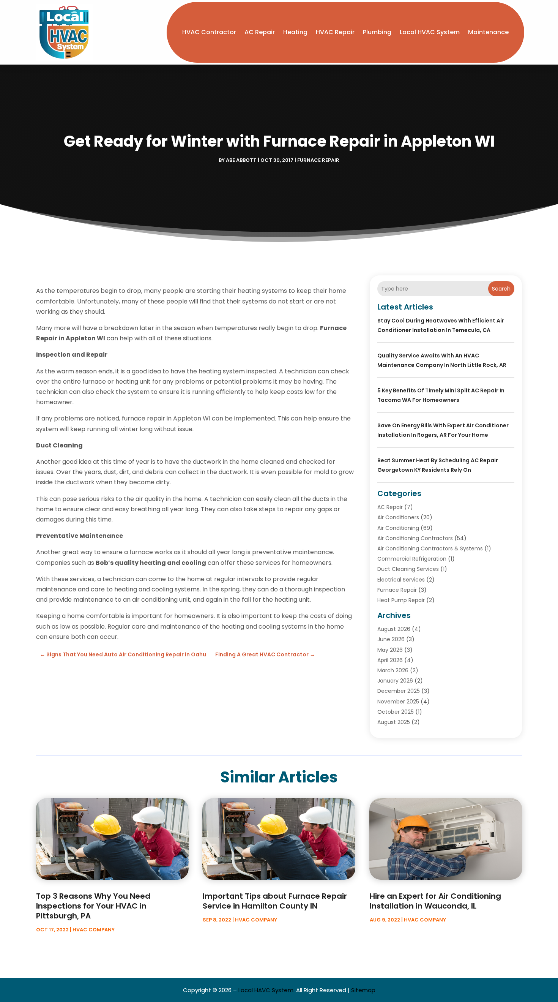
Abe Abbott (241, 160)
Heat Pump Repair (401, 600)
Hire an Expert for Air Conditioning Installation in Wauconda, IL (435, 901)
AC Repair (259, 32)
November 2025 (398, 701)
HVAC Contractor (209, 32)
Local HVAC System (430, 32)
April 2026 (390, 660)
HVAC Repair (335, 32)
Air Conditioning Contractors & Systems (430, 548)
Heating (295, 32)
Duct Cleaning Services (408, 569)
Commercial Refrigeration (411, 559)
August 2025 (393, 722)
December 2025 (398, 691)
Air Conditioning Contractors (415, 538)
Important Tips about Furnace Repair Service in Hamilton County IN (275, 901)
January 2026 (395, 680)
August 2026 (393, 629)
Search (501, 288)
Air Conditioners (398, 517)
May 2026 (390, 650)
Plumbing (377, 32)
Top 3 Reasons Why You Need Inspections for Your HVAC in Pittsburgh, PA (93, 906)
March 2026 (392, 670)
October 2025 (395, 712)
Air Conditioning (398, 528)
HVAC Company (94, 929)
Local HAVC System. (266, 990)
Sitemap (363, 990)
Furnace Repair (318, 160)
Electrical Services (401, 579)
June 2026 (391, 639)
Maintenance (488, 32)
